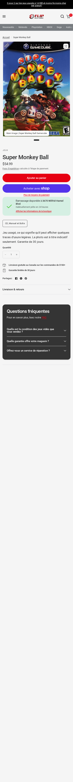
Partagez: (7, 278)
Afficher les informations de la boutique (33, 211)
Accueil (6, 37)
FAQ (44, 317)
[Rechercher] (62, 16)
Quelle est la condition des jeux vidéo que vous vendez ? (30, 330)
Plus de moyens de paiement (37, 195)
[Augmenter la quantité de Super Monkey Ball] (16, 254)
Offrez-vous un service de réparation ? (28, 350)
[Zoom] (65, 46)
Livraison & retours (13, 289)
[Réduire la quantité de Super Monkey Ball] (5, 254)
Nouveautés (8, 27)
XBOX (49, 27)
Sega (59, 27)
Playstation (37, 27)
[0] (67, 16)
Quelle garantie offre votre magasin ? (28, 341)
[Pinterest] (26, 278)
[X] (21, 278)
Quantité (7, 247)
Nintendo (23, 27)
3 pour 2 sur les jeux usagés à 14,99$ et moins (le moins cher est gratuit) (36, 4)
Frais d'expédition (11, 168)
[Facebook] (16, 278)
